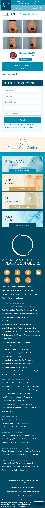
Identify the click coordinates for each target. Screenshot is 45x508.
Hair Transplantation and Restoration (16, 342)
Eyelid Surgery (29, 331)
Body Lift (19, 310)
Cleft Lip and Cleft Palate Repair (29, 386)
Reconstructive (24, 287)
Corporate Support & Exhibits (28, 454)
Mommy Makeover (8, 356)
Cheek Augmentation (28, 324)
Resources (24, 470)
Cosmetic (12, 287)
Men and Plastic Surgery (11, 353)
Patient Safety (8, 294)
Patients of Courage (30, 294)
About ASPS (7, 298)
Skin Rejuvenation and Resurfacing (15, 367)
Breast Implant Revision (11, 317)
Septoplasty (17, 408)
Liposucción (28, 427)
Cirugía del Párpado (22, 423)
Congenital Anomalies (10, 390)
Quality (4, 470)
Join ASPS (16, 463)
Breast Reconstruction (29, 383)
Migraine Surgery (19, 401)
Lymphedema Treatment (23, 397)
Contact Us (22, 496)
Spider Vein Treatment (10, 371)
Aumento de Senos (23, 420)
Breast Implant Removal (29, 314)
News (18, 294)
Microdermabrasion (28, 353)
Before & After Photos (11, 290)
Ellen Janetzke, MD (27, 53)
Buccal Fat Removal (32, 321)
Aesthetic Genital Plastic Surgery (14, 306)
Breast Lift (25, 317)
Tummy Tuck (16, 374)
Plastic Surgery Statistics (27, 439)
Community (17, 466)
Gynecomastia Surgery (10, 339)
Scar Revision (7, 408)
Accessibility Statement (31, 492)
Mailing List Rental (8, 454)
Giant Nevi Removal (24, 393)
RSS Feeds (31, 496)
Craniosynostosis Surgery (29, 390)
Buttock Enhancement (10, 324)
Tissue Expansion (8, 411)
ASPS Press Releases (10, 442)
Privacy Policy (9, 127)
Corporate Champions (31, 451)
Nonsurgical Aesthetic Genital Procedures (18, 360)
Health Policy (14, 470)
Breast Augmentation (10, 314)
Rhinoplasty (27, 364)
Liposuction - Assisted (20, 349)
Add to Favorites (25, 59)
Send (22, 120)
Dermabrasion (30, 328)
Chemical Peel (7, 328)
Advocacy (35, 466)
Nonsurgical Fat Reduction (12, 364)
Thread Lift (6, 374)
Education (31, 463)
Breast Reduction (8, 321)
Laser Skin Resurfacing (26, 346)
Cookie (18, 506)
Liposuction (6, 349)
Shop (23, 463)
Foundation (18, 298)
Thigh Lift (37, 371)
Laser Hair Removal (9, 346)
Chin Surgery (19, 328)
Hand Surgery (7, 397)
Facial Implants (7, 335)
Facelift (38, 331)
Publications (6, 466)
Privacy (10, 506)
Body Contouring (8, 310)
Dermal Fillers (7, 331)
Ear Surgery (17, 331)
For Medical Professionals (16, 460)
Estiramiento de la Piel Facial (12, 427)
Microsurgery (7, 401)
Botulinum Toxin (30, 310)
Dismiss (39, 503)
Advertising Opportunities (12, 451)
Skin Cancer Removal (32, 408)
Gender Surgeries (8, 393)
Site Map (13, 496)
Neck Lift (20, 356)
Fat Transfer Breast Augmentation (27, 335)
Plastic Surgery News (10, 435)
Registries (26, 466)
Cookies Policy (28, 488)
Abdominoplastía (8, 420)
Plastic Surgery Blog (26, 435)
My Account (6, 463)
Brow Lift (20, 321)
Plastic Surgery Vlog (9, 439)
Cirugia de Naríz (7, 423)
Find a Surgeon (18, 8)
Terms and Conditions (25, 127)
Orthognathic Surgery (10, 404)
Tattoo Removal (26, 371)
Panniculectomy (26, 404)
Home (4, 287)
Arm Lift (31, 306)
